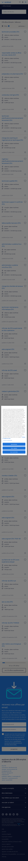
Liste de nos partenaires (7, 440)
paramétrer (14, 444)
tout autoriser (14, 452)
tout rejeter (14, 448)
